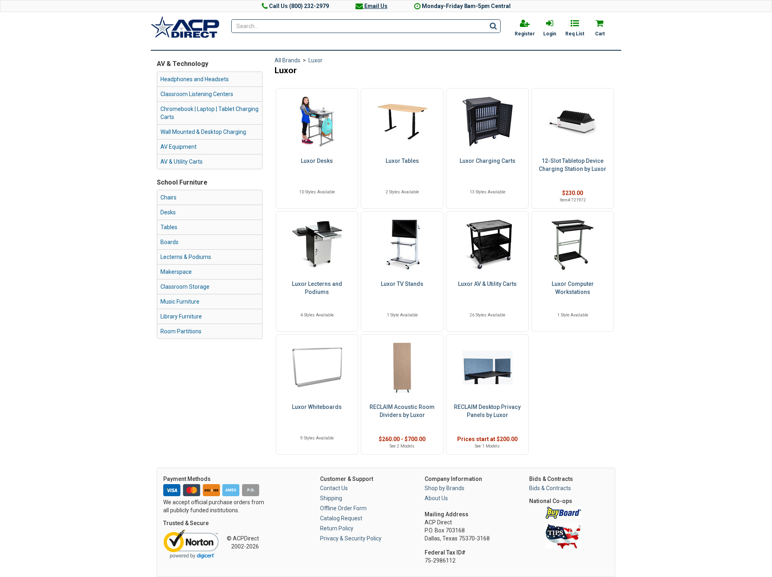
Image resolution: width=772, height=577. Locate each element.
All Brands (287, 60)
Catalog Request (341, 518)
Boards (169, 242)
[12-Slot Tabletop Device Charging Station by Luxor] (573, 122)
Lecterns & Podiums (185, 257)
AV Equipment (178, 147)
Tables (168, 227)
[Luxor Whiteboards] (317, 368)
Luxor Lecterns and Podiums (317, 288)
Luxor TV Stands (402, 284)
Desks (168, 212)
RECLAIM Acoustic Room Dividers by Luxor (402, 411)
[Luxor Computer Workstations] (573, 245)
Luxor (315, 60)
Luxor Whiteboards (317, 407)
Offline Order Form (343, 508)
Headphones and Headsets (194, 79)
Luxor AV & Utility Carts (487, 284)
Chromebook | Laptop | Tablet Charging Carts (209, 113)
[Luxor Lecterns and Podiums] (317, 245)
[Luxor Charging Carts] (487, 122)
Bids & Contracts (550, 488)
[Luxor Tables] (402, 122)
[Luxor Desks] (317, 122)
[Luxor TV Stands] (402, 245)
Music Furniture (179, 301)
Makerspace (176, 272)
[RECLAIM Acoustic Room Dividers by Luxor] (402, 368)
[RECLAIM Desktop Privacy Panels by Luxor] (487, 368)
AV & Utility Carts (181, 161)
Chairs (168, 197)
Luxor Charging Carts (487, 161)
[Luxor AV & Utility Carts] (487, 245)
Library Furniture (181, 316)
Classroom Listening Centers (196, 94)
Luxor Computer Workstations (573, 288)
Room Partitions (180, 331)
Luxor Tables (402, 161)
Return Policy (336, 528)
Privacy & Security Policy (351, 538)
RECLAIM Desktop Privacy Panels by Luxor (487, 411)
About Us (436, 498)
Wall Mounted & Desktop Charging (203, 132)
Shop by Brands (444, 488)
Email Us (375, 6)
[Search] (493, 26)
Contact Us (334, 488)
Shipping (331, 498)
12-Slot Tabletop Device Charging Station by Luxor (572, 165)
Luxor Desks (317, 161)
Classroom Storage (184, 286)
